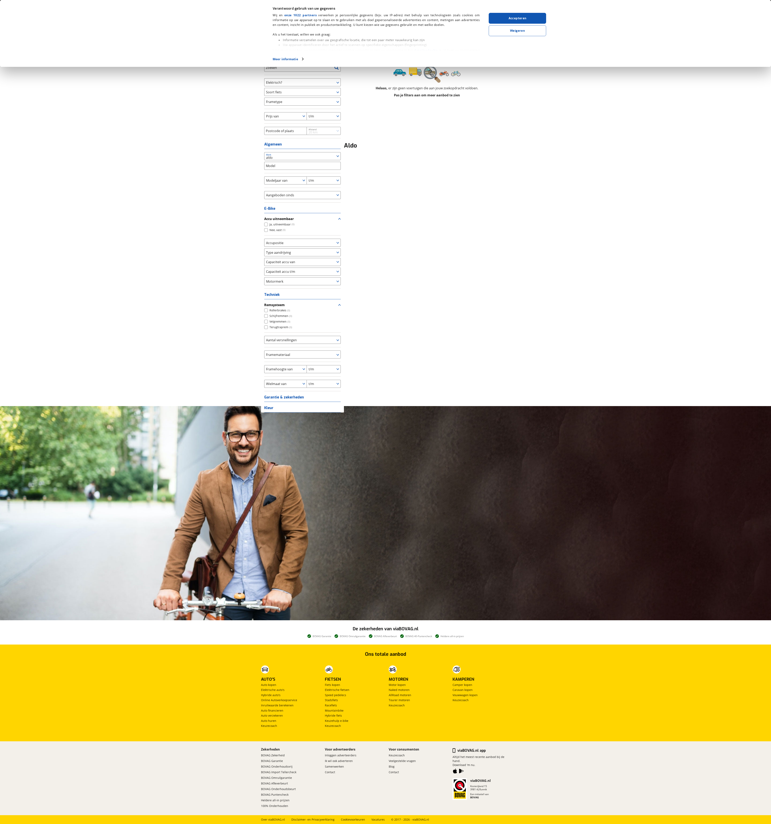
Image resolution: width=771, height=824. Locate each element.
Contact (330, 772)
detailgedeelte (426, 50)
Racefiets (331, 705)
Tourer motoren (399, 700)
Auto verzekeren (272, 715)
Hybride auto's (270, 695)
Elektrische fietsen (337, 690)
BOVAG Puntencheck (275, 794)
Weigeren (517, 31)
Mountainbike (334, 710)
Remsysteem (274, 305)
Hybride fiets (333, 715)
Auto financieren (272, 710)
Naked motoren (399, 690)
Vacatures (378, 819)
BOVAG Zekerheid (273, 755)
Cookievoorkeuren (353, 819)
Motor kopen (397, 685)
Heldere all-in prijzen (275, 800)
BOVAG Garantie (272, 761)
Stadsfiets (331, 700)
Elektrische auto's (273, 690)
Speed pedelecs (335, 695)
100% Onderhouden (274, 806)
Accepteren (517, 18)
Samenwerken (334, 766)
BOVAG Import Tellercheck (278, 772)
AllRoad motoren (400, 695)
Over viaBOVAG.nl (273, 819)
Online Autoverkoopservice (279, 700)
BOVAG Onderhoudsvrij (277, 766)
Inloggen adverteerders (340, 755)
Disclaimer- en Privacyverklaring (313, 819)
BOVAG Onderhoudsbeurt (278, 789)
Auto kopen (268, 685)
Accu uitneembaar (279, 219)
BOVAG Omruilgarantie (276, 778)
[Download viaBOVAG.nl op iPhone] (455, 772)
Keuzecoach (269, 726)
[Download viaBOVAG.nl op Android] (461, 772)
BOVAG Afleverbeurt (274, 783)
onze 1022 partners (300, 15)
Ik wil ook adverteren (339, 761)
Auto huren (268, 721)
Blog (392, 766)
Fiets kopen (332, 685)
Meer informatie (285, 59)
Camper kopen (462, 685)
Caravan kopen (463, 690)
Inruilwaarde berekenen (277, 705)
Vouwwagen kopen (465, 695)
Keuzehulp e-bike (336, 721)
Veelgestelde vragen (402, 761)
